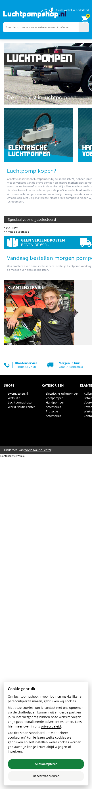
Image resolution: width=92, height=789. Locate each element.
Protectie (52, 411)
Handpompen (55, 402)
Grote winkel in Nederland (72, 10)
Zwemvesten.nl (18, 393)
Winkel (21, 455)
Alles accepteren (46, 764)
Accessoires (53, 407)
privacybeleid (51, 726)
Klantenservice (8, 455)
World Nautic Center (21, 407)
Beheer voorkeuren (46, 776)
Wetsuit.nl (14, 398)
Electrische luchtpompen (62, 393)
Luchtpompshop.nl (20, 402)
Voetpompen (54, 398)
